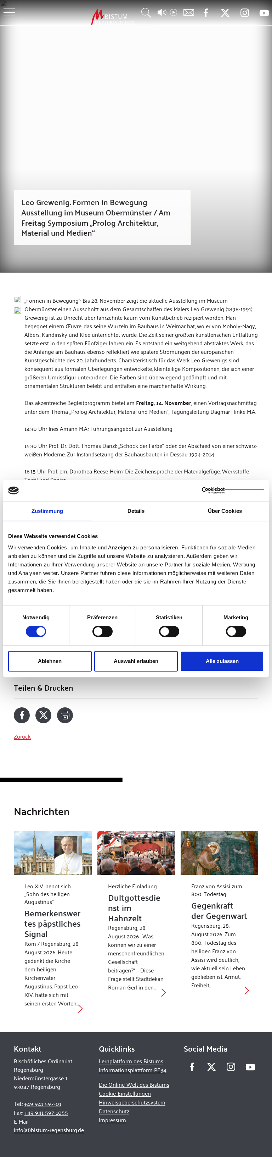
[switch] (102, 631)
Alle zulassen (222, 661)
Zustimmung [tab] (47, 511)
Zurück (22, 736)
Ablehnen (50, 661)
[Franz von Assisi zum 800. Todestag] (219, 852)
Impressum (112, 1119)
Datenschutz (114, 1111)
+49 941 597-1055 (46, 1112)
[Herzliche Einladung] (136, 852)
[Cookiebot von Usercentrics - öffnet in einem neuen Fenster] (233, 490)
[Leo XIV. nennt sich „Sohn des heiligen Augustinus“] (52, 852)
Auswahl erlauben (136, 661)
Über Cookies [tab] (225, 511)
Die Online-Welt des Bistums (134, 1084)
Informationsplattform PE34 (132, 1069)
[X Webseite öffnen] (225, 13)
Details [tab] (136, 511)
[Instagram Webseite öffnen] (245, 13)
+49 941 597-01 (42, 1103)
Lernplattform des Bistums (131, 1061)
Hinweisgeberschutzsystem (132, 1102)
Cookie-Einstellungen (125, 1093)
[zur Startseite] (75, 17)
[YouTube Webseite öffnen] (264, 12)
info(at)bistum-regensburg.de (49, 1129)
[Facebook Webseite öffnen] (206, 13)
